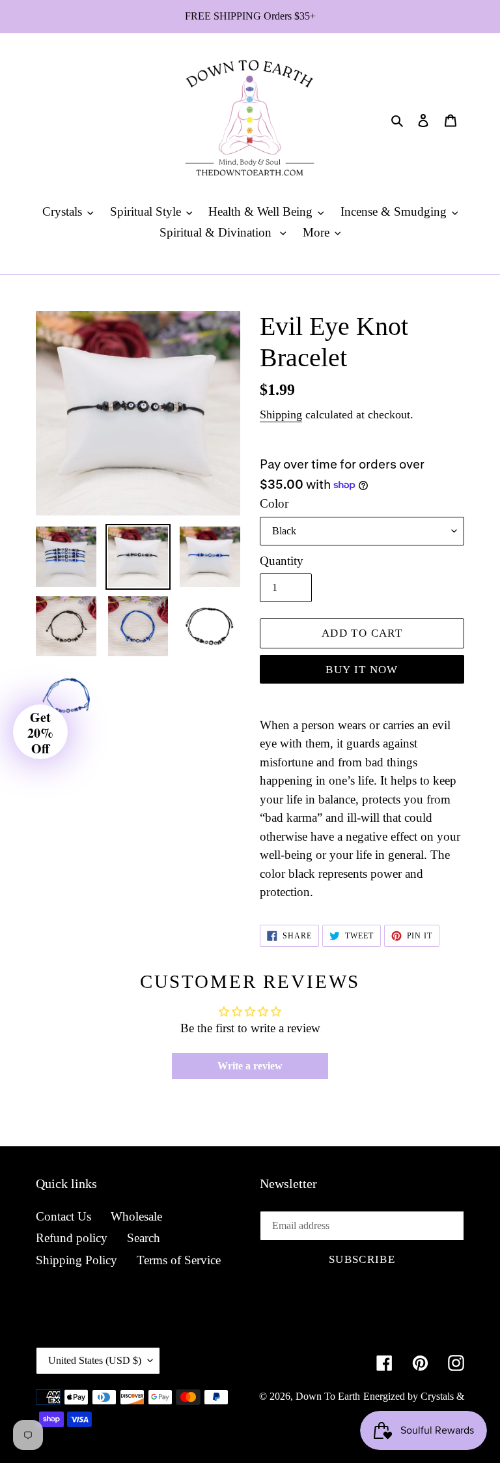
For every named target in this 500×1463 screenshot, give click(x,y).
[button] (40, 731)
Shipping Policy (76, 1260)
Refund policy (71, 1238)
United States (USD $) (94, 1360)
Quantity (281, 561)
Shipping (281, 414)
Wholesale (136, 1216)
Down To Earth (328, 1396)
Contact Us (63, 1216)
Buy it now (362, 669)
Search (143, 1238)
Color (274, 503)
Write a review (250, 1065)
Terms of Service (179, 1260)
